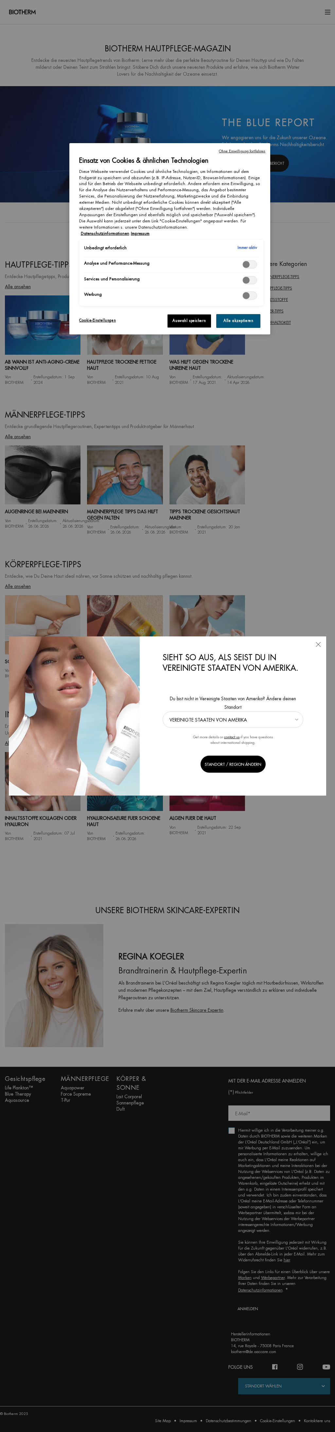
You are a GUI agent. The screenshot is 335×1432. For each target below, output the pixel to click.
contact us (231, 737)
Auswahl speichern (189, 321)
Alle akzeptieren (238, 321)
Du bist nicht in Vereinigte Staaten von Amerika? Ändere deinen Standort (233, 702)
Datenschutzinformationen (105, 234)
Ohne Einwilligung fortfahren (242, 151)
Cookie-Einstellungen (97, 320)
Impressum (140, 234)
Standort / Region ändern (233, 764)
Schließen (318, 644)
